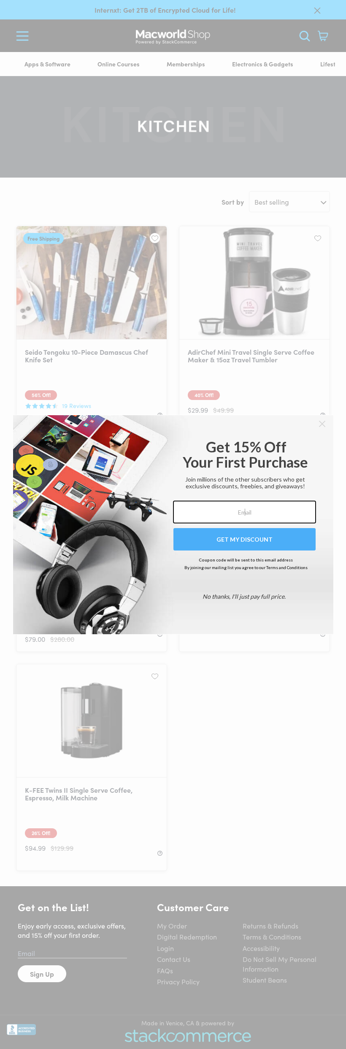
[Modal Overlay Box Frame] (173, 525)
